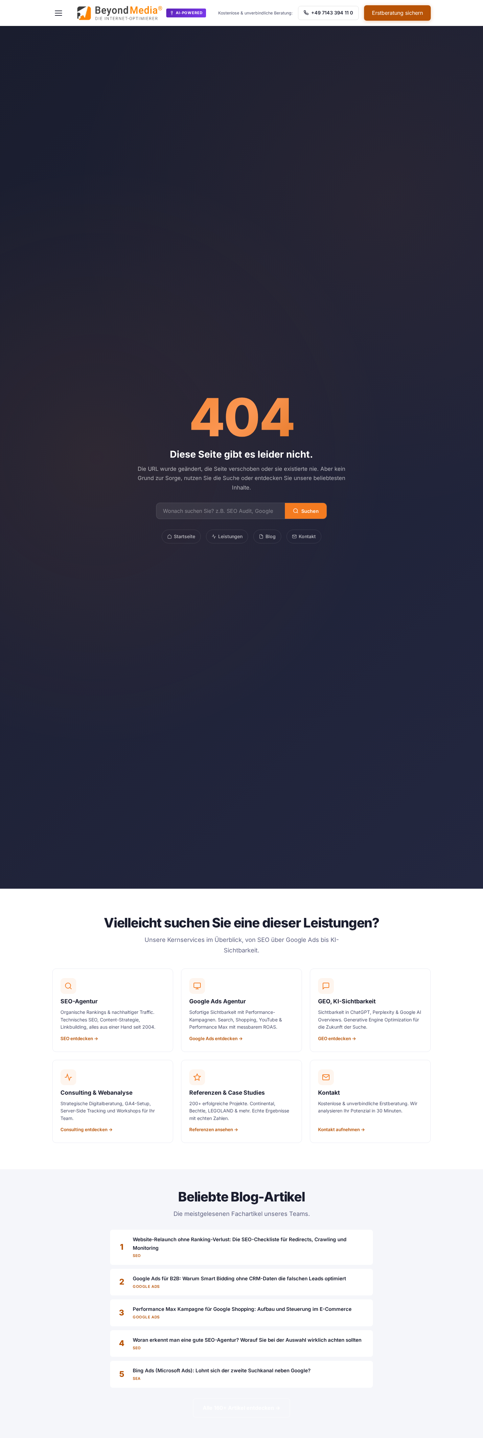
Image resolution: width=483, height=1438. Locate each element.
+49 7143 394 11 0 (331, 12)
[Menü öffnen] (58, 13)
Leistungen (230, 536)
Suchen (310, 511)
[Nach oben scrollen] (464, 1426)
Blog (270, 536)
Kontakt (307, 536)
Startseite (184, 536)
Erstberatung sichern (397, 13)
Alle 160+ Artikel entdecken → (241, 1407)
